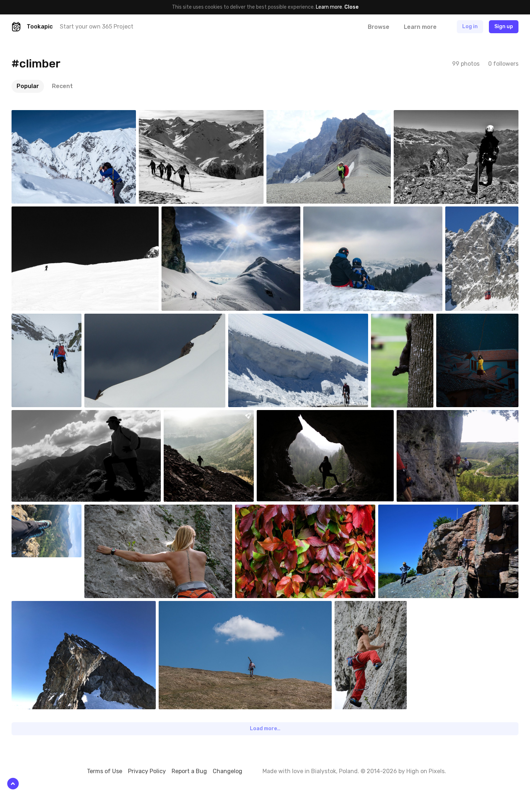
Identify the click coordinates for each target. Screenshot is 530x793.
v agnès (164, 115)
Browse (378, 26)
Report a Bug (189, 771)
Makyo (253, 319)
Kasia (280, 415)
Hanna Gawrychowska (276, 510)
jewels (186, 211)
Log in (470, 26)
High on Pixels (425, 771)
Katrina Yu (465, 319)
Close (351, 7)
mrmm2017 (475, 211)
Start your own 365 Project (96, 26)
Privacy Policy (147, 771)
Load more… (265, 729)
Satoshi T (39, 115)
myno (108, 319)
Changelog (227, 771)
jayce (419, 415)
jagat (34, 606)
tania (326, 211)
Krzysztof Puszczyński (42, 322)
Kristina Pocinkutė (408, 319)
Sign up (503, 26)
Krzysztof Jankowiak (125, 510)
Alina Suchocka (45, 510)
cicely (182, 606)
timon (35, 415)
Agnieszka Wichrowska (420, 510)
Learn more (329, 7)
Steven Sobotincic (202, 415)
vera (288, 115)
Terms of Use (104, 771)
